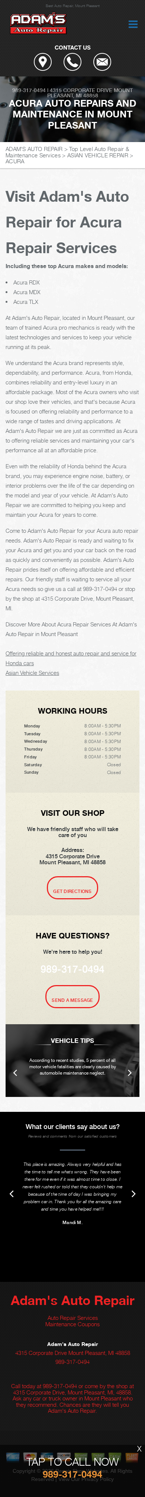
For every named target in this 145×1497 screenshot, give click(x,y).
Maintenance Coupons (72, 1324)
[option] (72, 1060)
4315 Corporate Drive (81, 90)
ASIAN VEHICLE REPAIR (97, 155)
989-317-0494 (29, 90)
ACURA (15, 161)
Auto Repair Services (73, 1317)
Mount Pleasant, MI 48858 (90, 92)
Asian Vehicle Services (32, 672)
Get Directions (72, 891)
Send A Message (72, 1000)
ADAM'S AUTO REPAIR (34, 148)
